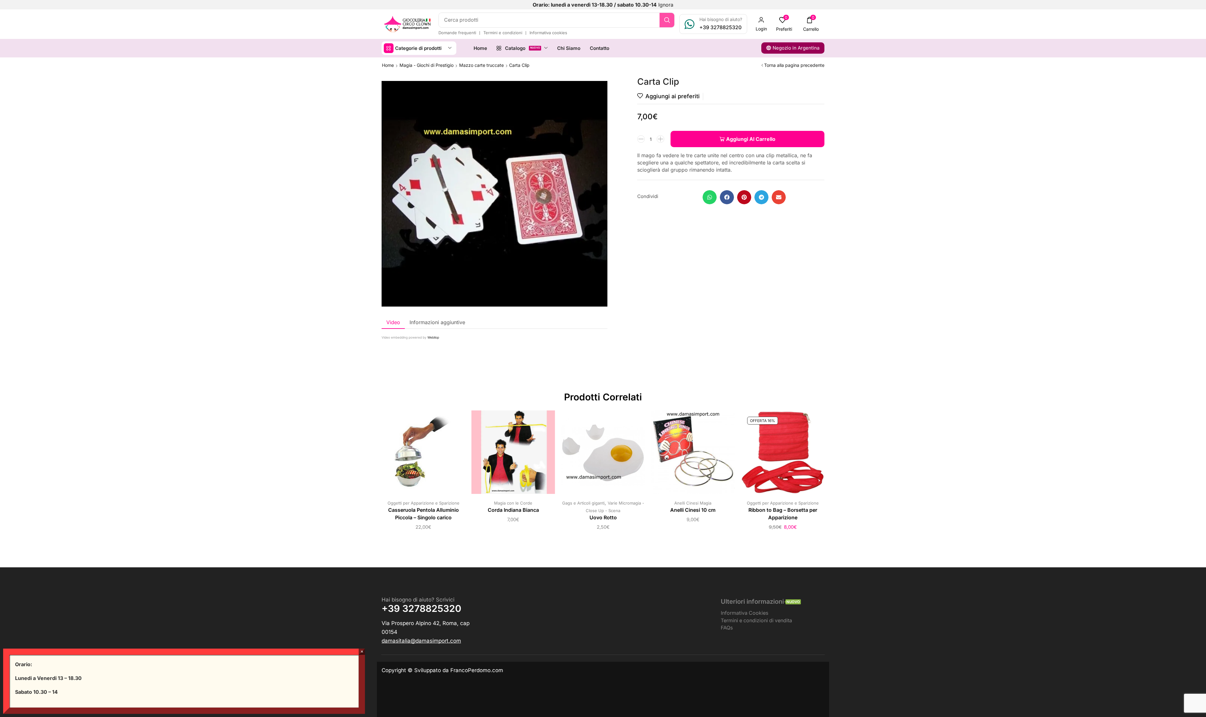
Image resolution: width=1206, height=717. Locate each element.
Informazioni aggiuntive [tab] (437, 322)
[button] (761, 24)
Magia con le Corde (513, 503)
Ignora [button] (665, 5)
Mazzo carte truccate (481, 65)
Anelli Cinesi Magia (692, 503)
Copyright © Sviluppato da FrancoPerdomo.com (442, 670)
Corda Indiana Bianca (513, 510)
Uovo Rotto (603, 518)
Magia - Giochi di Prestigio (426, 65)
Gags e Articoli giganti (583, 503)
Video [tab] (393, 322)
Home (388, 65)
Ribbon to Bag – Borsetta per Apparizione (782, 514)
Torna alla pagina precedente (794, 65)
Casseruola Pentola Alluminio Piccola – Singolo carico (423, 514)
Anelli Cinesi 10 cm (692, 510)
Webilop (433, 337)
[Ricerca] (667, 20)
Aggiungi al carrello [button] (423, 454)
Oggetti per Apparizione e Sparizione (423, 503)
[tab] (393, 322)
